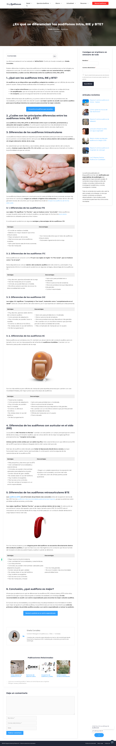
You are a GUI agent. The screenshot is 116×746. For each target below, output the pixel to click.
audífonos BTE (14, 497)
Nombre (85, 60)
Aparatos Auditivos (43, 3)
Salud (28, 3)
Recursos (83, 3)
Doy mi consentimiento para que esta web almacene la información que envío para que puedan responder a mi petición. (95, 77)
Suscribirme (88, 84)
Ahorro (58, 3)
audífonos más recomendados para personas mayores (36, 499)
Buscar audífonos (100, 3)
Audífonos (64, 29)
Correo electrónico (89, 67)
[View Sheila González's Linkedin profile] (23, 636)
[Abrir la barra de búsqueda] (27, 6)
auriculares (63, 214)
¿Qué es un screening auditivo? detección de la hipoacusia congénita (28, 681)
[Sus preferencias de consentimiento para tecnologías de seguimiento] (1, 559)
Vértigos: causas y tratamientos (17, 683)
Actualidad (70, 3)
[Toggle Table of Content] (54, 56)
